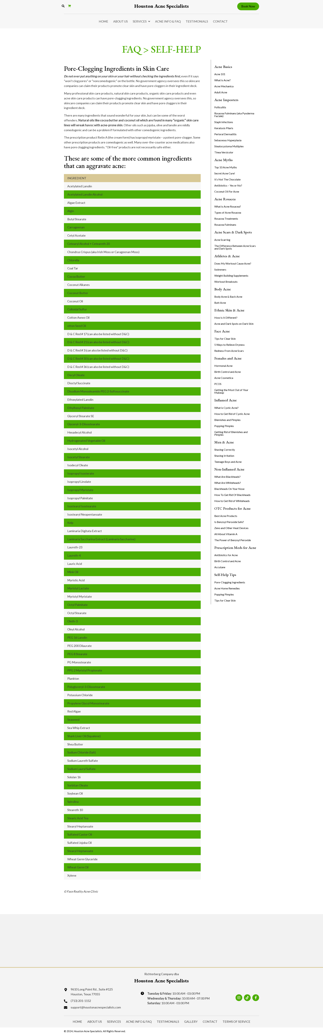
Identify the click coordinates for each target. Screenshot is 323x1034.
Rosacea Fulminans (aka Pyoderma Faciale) (234, 115)
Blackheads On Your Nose (229, 488)
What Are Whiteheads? (227, 482)
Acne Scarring (222, 239)
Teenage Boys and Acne (228, 461)
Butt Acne (220, 302)
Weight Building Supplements (231, 275)
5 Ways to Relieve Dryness (229, 344)
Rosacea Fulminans (225, 224)
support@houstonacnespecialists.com (96, 1007)
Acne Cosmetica (223, 377)
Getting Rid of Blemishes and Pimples (231, 433)
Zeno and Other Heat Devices (231, 528)
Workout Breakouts (226, 281)
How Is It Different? (225, 317)
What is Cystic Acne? (226, 407)
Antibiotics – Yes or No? (228, 185)
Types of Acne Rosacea (227, 212)
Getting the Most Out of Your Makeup (231, 391)
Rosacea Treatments (226, 218)
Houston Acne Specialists (161, 6)
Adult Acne (220, 92)
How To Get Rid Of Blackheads (232, 494)
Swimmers (220, 269)
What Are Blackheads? (227, 476)
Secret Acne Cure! (224, 173)
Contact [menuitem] (220, 21)
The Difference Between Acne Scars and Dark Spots (235, 247)
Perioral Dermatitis (225, 134)
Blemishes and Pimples (227, 419)
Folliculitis (220, 107)
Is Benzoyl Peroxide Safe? (229, 521)
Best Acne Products (225, 515)
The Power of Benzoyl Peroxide (232, 540)
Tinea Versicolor (223, 152)
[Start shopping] (70, 6)
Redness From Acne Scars (229, 350)
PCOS (217, 383)
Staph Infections (223, 122)
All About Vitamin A (225, 534)
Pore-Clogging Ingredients (229, 582)
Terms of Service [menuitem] (236, 1021)
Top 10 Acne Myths (225, 167)
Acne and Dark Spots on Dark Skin (234, 323)
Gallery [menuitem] (191, 1021)
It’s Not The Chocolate (227, 179)
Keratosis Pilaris (223, 128)
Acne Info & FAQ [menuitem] (168, 21)
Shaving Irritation (224, 455)
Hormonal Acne (223, 365)
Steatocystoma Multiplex (229, 146)
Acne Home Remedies (227, 588)
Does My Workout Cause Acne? (232, 263)
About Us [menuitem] (120, 21)
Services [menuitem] (140, 21)
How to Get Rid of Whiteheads (232, 500)
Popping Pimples (224, 425)
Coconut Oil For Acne (226, 191)
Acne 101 (219, 74)
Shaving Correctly (224, 449)
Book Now (248, 6)
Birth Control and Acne (227, 371)
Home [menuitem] (103, 21)
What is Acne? (222, 80)
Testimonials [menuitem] (197, 21)
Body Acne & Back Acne (228, 296)
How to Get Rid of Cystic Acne (232, 413)
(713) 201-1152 (81, 1001)
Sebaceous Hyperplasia (227, 140)
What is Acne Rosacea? (227, 206)
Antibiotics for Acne (226, 555)
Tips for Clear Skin (225, 338)
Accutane (219, 567)
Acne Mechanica (224, 86)
